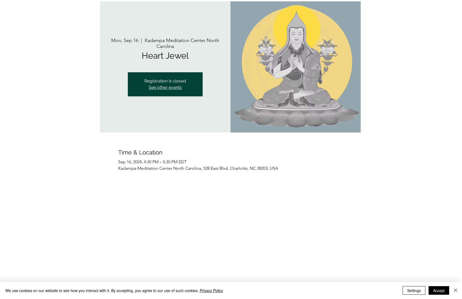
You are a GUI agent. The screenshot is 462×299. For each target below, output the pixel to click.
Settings (414, 290)
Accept (439, 290)
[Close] (455, 290)
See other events (165, 87)
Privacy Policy (211, 290)
